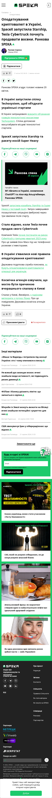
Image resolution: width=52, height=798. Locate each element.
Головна (5, 12)
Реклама (36, 715)
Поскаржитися (39, 322)
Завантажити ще (26, 443)
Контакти (37, 682)
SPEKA (10, 765)
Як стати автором (40, 698)
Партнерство (38, 720)
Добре (26, 793)
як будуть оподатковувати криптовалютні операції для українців (24, 268)
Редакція (36, 670)
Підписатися (13, 66)
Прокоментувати (15, 322)
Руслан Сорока (15, 50)
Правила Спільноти (41, 693)
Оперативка (14, 14)
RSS (4, 692)
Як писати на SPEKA (40, 703)
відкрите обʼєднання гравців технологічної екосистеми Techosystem (26, 117)
